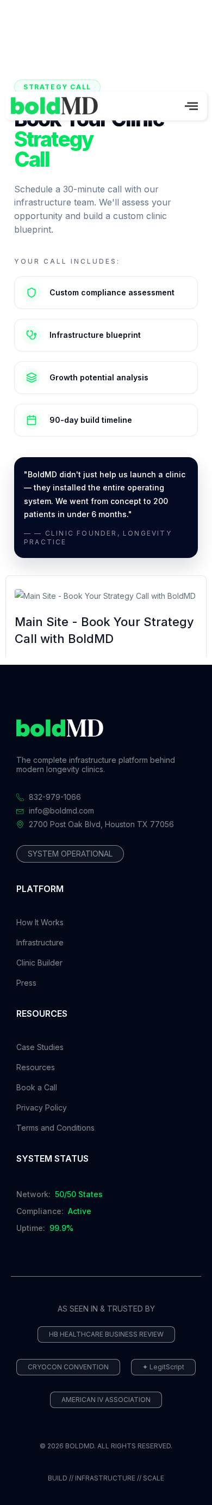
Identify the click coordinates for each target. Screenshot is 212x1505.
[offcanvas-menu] (191, 106)
